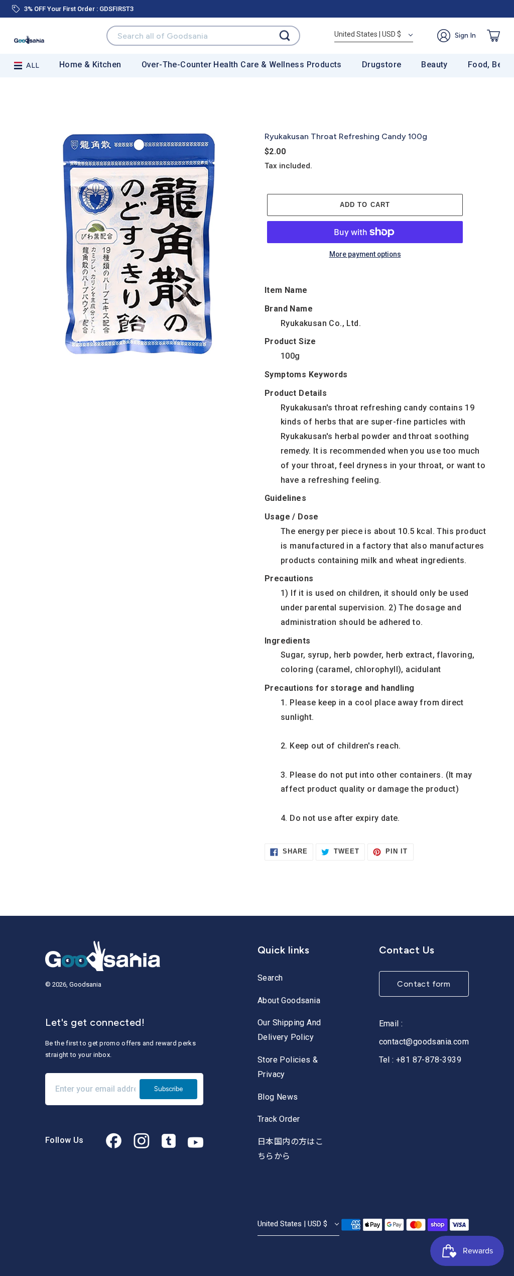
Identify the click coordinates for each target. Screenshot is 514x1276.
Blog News (278, 1097)
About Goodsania (289, 1000)
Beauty (434, 64)
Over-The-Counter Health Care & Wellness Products (242, 64)
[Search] (284, 36)
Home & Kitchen (90, 64)
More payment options (365, 254)
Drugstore (382, 64)
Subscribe (168, 1089)
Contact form (423, 984)
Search (270, 978)
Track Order (279, 1119)
